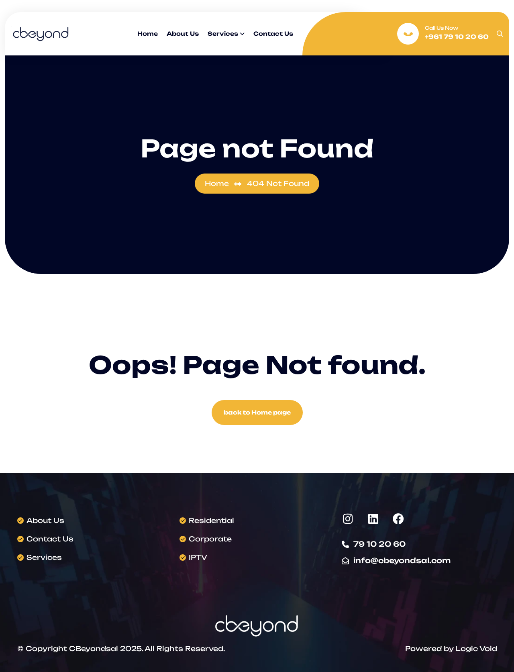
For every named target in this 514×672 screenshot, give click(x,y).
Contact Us (273, 33)
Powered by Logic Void (451, 648)
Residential (211, 520)
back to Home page (257, 412)
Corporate (210, 539)
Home (147, 33)
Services (223, 33)
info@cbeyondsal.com (402, 560)
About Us (183, 33)
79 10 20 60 (379, 543)
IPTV (198, 557)
